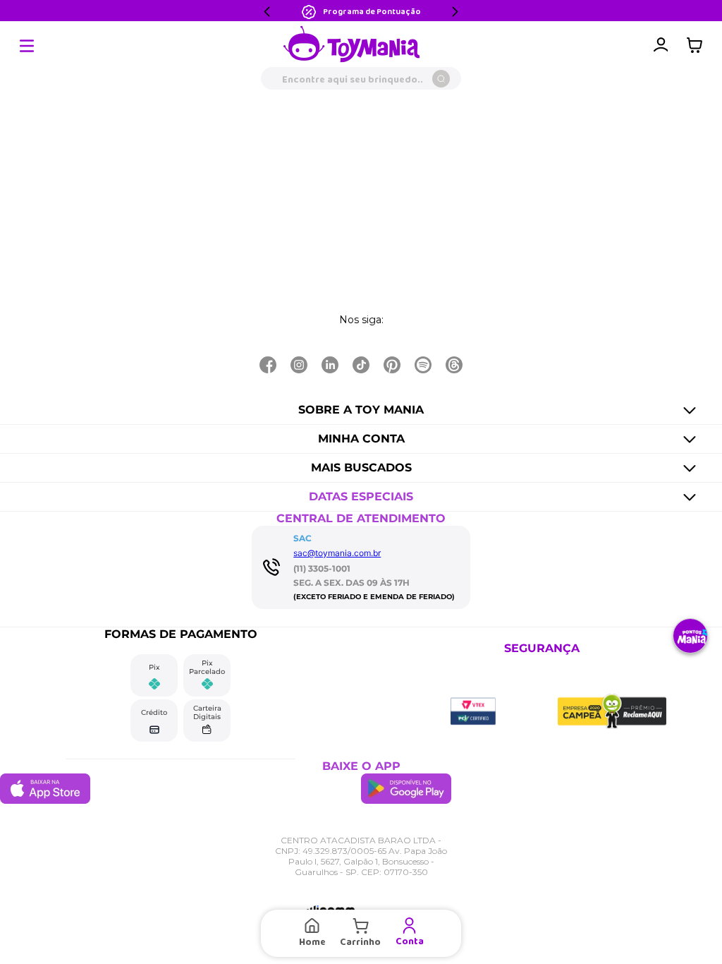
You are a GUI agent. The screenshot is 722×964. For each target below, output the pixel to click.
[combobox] (361, 78)
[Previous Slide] (267, 11)
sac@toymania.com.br (337, 553)
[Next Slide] (455, 11)
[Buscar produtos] (441, 79)
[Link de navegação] (352, 45)
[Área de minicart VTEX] (698, 45)
